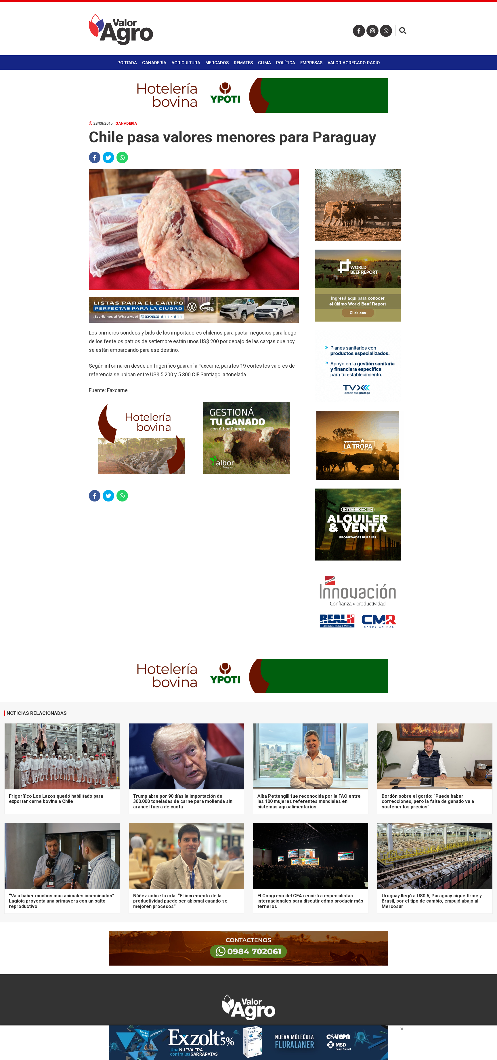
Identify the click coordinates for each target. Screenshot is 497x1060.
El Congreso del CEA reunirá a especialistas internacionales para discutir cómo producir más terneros (310, 901)
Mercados (217, 62)
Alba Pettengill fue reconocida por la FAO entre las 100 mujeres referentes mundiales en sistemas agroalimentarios (309, 801)
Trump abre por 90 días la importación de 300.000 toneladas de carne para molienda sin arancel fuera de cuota (182, 801)
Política (285, 62)
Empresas (311, 62)
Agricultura (185, 62)
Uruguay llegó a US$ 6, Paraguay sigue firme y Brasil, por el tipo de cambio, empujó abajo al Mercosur (432, 901)
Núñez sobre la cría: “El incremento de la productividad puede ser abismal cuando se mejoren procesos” (180, 901)
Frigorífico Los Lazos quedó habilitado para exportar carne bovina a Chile (56, 798)
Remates (243, 62)
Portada (127, 62)
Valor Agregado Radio (354, 62)
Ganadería (154, 62)
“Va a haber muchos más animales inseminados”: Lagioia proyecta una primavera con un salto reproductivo (62, 901)
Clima (264, 62)
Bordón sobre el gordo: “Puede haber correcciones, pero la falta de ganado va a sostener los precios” (428, 801)
